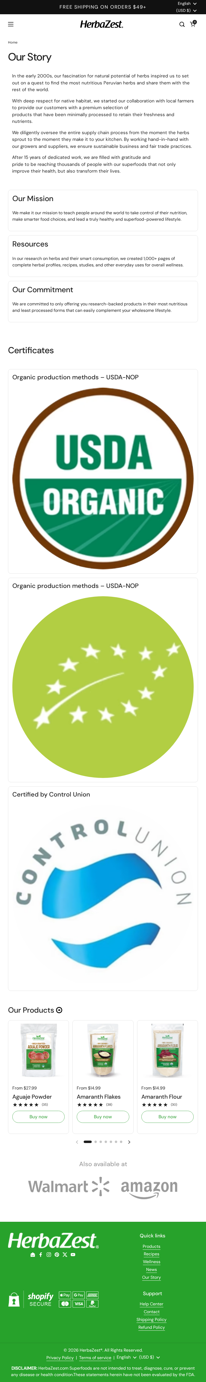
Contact (152, 1312)
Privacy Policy (60, 1357)
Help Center (151, 1304)
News (151, 1269)
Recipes (151, 1254)
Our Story (151, 1277)
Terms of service (95, 1357)
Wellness (151, 1262)
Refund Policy (151, 1327)
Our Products (32, 1010)
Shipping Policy (152, 1319)
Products (151, 1246)
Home (12, 42)
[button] (192, 24)
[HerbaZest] (101, 24)
